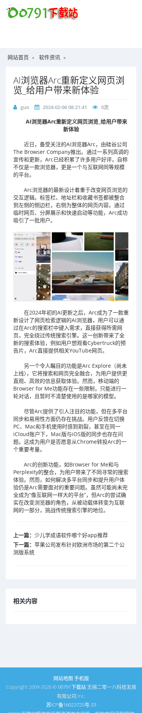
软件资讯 (49, 57)
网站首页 (18, 57)
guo (24, 107)
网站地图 (63, 678)
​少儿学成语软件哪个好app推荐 (71, 535)
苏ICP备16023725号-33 (71, 704)
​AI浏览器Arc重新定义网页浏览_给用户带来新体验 (69, 85)
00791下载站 (72, 686)
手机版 (81, 678)
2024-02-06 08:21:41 (65, 107)
